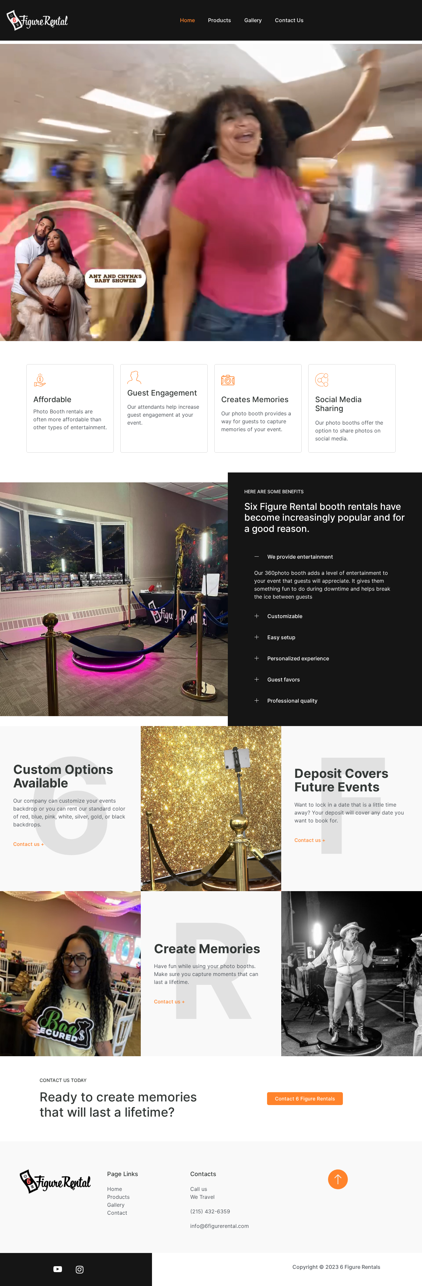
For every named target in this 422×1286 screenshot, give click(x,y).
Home (187, 20)
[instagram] (78, 1269)
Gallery (253, 20)
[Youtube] (57, 1269)
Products (219, 20)
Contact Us (289, 20)
